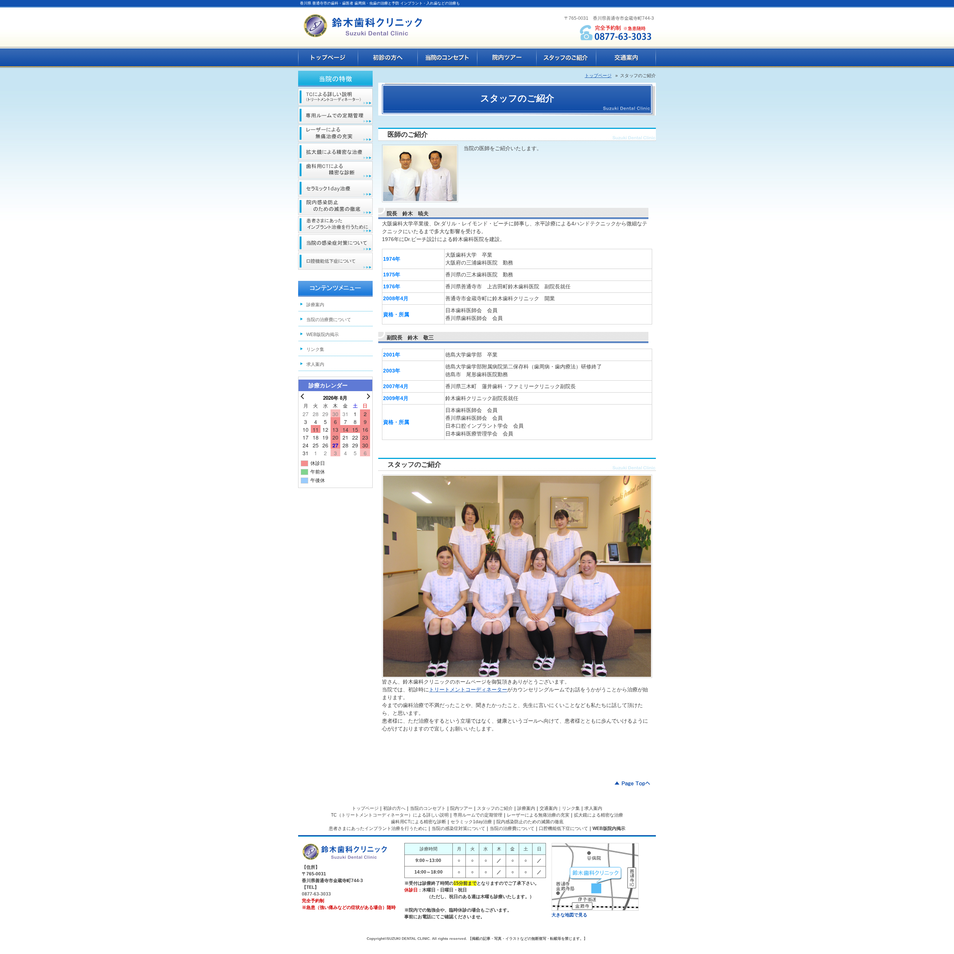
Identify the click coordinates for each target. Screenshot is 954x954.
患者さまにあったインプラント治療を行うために (378, 828)
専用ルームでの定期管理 (477, 815)
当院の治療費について (328, 319)
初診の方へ (394, 808)
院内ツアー (461, 808)
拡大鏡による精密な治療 (598, 815)
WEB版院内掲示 (322, 334)
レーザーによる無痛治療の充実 (538, 815)
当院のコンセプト (428, 808)
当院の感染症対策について (458, 828)
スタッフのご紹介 (495, 808)
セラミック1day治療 (471, 821)
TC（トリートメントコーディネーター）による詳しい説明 (390, 815)
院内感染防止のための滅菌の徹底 (529, 821)
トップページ (365, 808)
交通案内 (548, 808)
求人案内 (315, 364)
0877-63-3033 (316, 894)
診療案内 (315, 304)
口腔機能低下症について (563, 828)
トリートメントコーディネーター (468, 689)
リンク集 (315, 349)
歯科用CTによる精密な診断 (418, 821)
